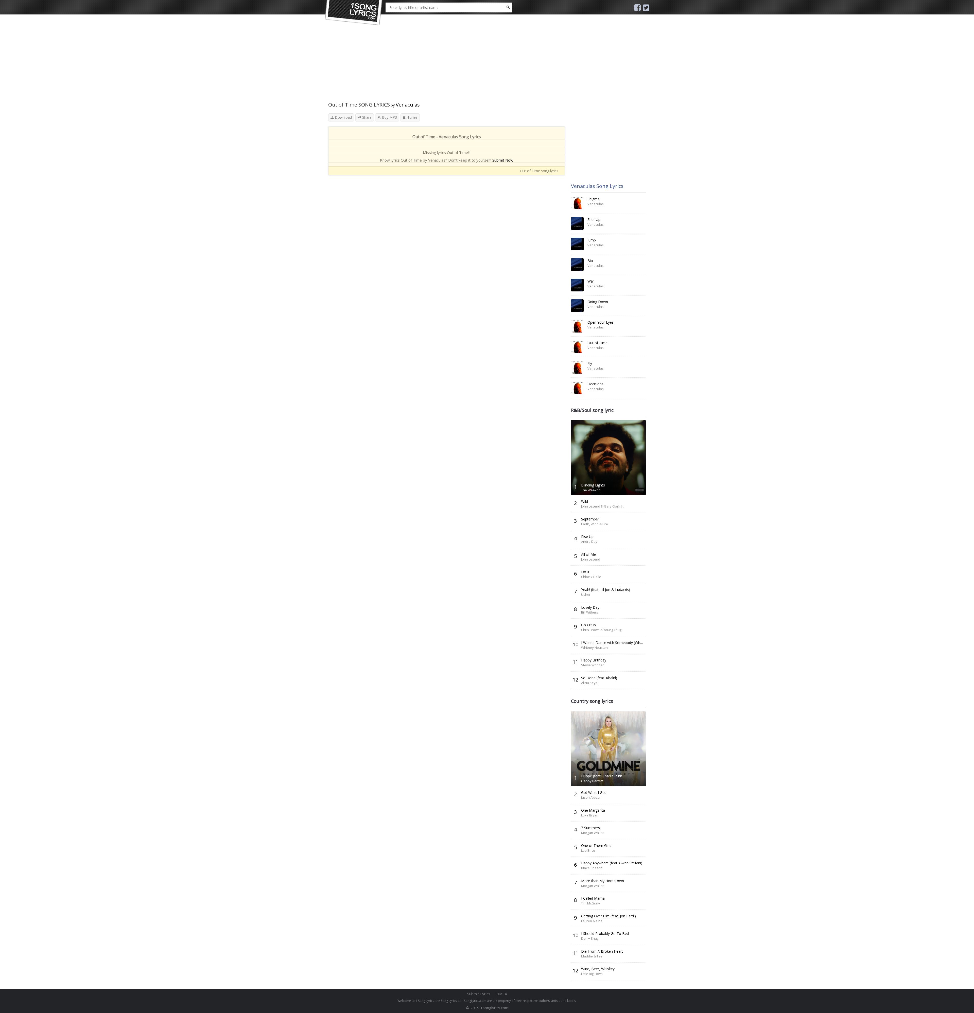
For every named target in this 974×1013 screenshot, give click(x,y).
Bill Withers (589, 612)
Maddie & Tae (591, 956)
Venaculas (408, 104)
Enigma (593, 199)
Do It (585, 571)
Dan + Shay (590, 938)
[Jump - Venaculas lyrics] (577, 244)
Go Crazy (588, 624)
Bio (590, 260)
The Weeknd (591, 490)
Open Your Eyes (600, 322)
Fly (589, 363)
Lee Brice (588, 850)
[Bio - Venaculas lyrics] (577, 264)
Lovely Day (590, 607)
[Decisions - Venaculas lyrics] (577, 387)
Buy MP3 (389, 117)
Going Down (597, 301)
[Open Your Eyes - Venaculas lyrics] (577, 326)
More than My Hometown (602, 880)
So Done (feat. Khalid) (599, 677)
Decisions (595, 383)
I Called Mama (593, 898)
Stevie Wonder (592, 665)
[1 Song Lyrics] (354, 12)
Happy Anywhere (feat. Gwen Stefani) (611, 863)
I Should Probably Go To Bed (605, 933)
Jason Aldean (591, 797)
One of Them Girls (596, 845)
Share (366, 117)
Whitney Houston (594, 647)
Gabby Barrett (592, 781)
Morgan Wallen (592, 832)
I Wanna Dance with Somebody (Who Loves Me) (621, 642)
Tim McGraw (590, 903)
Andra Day (589, 541)
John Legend (590, 559)
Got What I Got (593, 792)
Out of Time (597, 342)
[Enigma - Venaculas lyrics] (577, 203)
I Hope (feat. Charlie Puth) (602, 776)
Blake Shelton (591, 868)
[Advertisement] (446, 65)
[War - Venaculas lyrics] (577, 285)
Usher (585, 594)
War (590, 281)
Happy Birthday (593, 660)
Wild (584, 501)
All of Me (588, 554)
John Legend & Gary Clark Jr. (602, 506)
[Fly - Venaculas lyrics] (577, 367)
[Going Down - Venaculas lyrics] (577, 305)
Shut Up (593, 219)
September (590, 519)
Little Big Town (592, 973)
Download (343, 117)
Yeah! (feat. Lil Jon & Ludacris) (605, 589)
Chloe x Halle (591, 576)
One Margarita (593, 810)
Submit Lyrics (478, 993)
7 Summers (590, 827)
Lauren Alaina (591, 921)
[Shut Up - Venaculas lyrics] (577, 223)
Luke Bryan (589, 815)
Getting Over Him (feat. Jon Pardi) (608, 916)
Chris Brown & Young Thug (601, 629)
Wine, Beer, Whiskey (598, 968)
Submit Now (502, 160)
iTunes (412, 117)
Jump (591, 240)
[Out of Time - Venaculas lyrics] (577, 346)
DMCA (501, 993)
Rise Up (587, 536)
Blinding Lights (593, 485)
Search (508, 7)
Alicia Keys (589, 682)
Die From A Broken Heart (602, 951)
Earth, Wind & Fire (594, 524)
